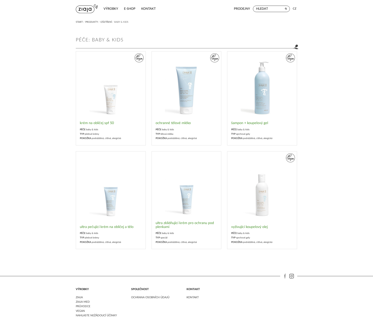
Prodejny (242, 8)
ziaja (79, 297)
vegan (80, 311)
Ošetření (106, 22)
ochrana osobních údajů (150, 297)
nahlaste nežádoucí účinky (96, 315)
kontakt (148, 8)
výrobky (111, 8)
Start (79, 22)
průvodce (83, 306)
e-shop (129, 8)
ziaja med (83, 302)
